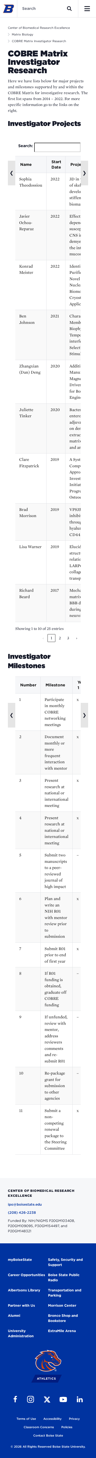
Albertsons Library (24, 1290)
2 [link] (60, 638)
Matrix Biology (22, 34)
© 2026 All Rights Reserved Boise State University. (48, 1446)
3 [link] (68, 638)
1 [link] (51, 638)
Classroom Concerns (39, 1427)
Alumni (14, 1316)
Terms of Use (26, 1419)
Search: (25, 146)
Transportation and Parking (64, 1292)
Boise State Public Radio (64, 1277)
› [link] (76, 638)
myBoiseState (20, 1260)
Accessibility (52, 1419)
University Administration (21, 1333)
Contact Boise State (48, 1435)
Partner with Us (21, 1305)
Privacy (74, 1419)
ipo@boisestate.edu (25, 1204)
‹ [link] (43, 638)
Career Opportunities (26, 1275)
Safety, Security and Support (65, 1262)
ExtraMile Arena (62, 1331)
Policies (66, 1427)
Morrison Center (62, 1305)
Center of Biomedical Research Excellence (39, 28)
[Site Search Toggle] (69, 8)
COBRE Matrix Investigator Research (39, 41)
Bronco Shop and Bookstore (63, 1318)
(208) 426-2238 (22, 1213)
